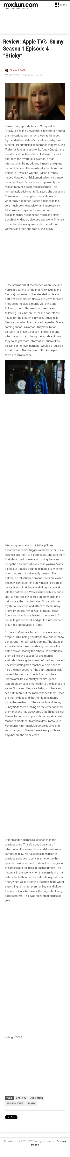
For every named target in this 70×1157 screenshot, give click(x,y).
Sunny (31, 1103)
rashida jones (14, 1103)
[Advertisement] (35, 951)
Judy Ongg (36, 1098)
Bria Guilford (18, 70)
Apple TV (21, 1098)
